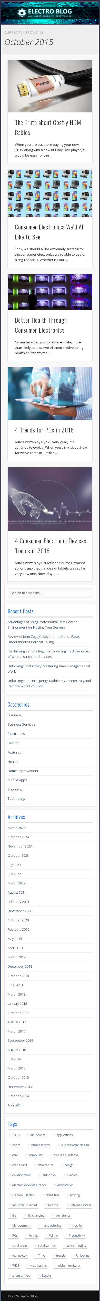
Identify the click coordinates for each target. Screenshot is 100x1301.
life (14, 1215)
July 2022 (14, 874)
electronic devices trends (29, 1185)
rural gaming (47, 1245)
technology (19, 1255)
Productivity (77, 1235)
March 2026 (16, 827)
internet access (81, 1205)
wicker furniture (69, 1265)
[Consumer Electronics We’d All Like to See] (50, 193)
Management (21, 1225)
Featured (15, 752)
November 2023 (20, 846)
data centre (46, 1165)
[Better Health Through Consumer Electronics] (50, 292)
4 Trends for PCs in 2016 (44, 429)
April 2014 (15, 1105)
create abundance (66, 1155)
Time (41, 1255)
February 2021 (18, 901)
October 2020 (18, 920)
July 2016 (14, 1059)
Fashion (13, 743)
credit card (19, 1165)
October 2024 (18, 837)
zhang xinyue (21, 1275)
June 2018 (15, 985)
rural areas (19, 1245)
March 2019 (16, 957)
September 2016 (20, 1040)
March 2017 (16, 1031)
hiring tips (52, 1195)
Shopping (15, 789)
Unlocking (82, 1255)
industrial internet (24, 1205)
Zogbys (46, 1275)
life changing (35, 1215)
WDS (15, 1265)
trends (60, 1255)
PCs (14, 1235)
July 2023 (14, 864)
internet (53, 1205)
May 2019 (15, 938)
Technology (16, 798)
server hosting (76, 1245)
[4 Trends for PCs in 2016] (50, 393)
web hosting (38, 1265)
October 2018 (18, 976)
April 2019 (15, 948)
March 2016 (16, 1068)
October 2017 (18, 1012)
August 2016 (17, 1049)
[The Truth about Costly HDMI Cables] (50, 86)
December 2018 (20, 966)
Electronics (16, 733)
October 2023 (18, 855)
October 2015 (18, 1077)
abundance (38, 1135)
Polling (53, 1235)
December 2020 (20, 911)
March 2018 (16, 994)
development (21, 1175)
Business (14, 715)
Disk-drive (49, 1175)
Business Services (21, 724)
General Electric (23, 1195)
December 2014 (20, 1086)
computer (36, 1155)
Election (72, 1175)
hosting (75, 1195)
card (15, 1155)
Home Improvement (23, 770)
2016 (15, 1135)
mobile (77, 1225)
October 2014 (18, 1096)
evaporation (65, 1185)
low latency (63, 1215)
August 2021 (17, 892)
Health (13, 761)
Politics (33, 1235)
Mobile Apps (17, 780)
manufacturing (51, 1225)
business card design (75, 1145)
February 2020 (18, 929)
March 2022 (16, 883)
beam (16, 1145)
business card (40, 1145)
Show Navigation (80, 46)
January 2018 (17, 1003)
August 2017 (17, 1022)
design (69, 1165)
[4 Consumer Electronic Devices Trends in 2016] (50, 499)
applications (65, 1135)
